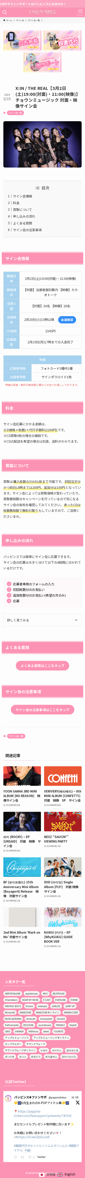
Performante (12, 1025)
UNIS (7, 1031)
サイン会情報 (22, 196)
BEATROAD (59, 993)
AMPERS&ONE (13, 993)
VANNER (19, 1031)
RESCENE (28, 1025)
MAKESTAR (25, 1012)
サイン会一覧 (15, 112)
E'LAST (47, 999)
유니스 (22, 1056)
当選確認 (67, 320)
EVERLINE (60, 999)
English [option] (70, 1174)
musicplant (46, 1018)
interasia (42, 1006)
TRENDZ (60, 1025)
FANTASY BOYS (13, 1006)
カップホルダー (13, 1044)
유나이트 (9, 1056)
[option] (66, 1175)
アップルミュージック (17, 1037)
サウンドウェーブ (35, 1044)
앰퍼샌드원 (72, 1050)
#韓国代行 (20, 1145)
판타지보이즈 (69, 1056)
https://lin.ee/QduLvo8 (33, 1137)
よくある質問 (22, 223)
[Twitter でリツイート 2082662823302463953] (23, 1157)
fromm (29, 1006)
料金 (16, 202)
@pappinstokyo (57, 1097)
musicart (30, 1018)
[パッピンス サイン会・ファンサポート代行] (42, 12)
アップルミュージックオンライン (51, 1037)
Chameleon (11, 999)
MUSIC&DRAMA (13, 1018)
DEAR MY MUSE (30, 999)
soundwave (44, 1025)
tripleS (73, 1025)
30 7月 (74, 1097)
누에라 (43, 1050)
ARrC (45, 993)
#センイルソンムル (41, 1145)
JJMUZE (56, 1006)
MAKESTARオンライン (47, 1012)
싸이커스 (57, 1050)
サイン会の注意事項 (27, 229)
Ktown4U (10, 1012)
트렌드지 (36, 1056)
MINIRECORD (71, 1012)
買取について (22, 209)
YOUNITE (58, 1031)
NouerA (61, 1018)
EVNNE (74, 999)
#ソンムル (61, 1145)
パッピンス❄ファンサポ (30, 1097)
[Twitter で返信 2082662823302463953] (16, 1157)
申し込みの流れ (24, 216)
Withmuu (33, 1031)
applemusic (31, 993)
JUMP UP (70, 1006)
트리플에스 (51, 1056)
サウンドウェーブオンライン (20, 1050)
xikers (46, 1031)
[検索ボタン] (4, 12)
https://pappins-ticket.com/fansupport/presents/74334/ (43, 1113)
